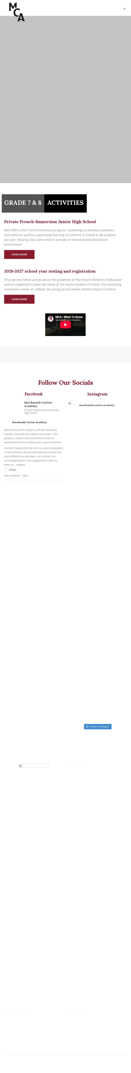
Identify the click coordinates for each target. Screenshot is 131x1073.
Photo (12, 469)
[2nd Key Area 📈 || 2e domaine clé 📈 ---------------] (77, 696)
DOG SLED (9, 1028)
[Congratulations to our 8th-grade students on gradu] (77, 600)
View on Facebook (12, 475)
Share (25, 475)
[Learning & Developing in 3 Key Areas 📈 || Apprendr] (117, 560)
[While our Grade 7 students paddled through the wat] (77, 471)
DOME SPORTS (12, 1036)
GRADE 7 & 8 (23, 203)
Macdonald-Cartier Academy (29, 422)
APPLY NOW (108, 203)
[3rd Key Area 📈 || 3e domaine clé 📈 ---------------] (97, 696)
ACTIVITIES (65, 203)
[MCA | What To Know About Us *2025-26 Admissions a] (117, 456)
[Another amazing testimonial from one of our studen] (97, 555)
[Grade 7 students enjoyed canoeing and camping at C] (97, 452)
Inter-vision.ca (25, 1066)
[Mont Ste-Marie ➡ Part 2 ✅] (117, 675)
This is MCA (10, 1020)
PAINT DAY (10, 1045)
